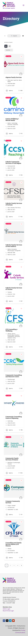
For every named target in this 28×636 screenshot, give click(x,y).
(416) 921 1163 (11, 294)
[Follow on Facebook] (4, 620)
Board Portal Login (8, 611)
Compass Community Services (13, 502)
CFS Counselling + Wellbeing (12, 330)
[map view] (9, 46)
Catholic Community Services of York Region (13, 162)
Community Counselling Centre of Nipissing (14, 417)
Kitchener (10, 124)
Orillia (14, 338)
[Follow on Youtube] (13, 620)
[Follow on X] (7, 620)
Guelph (13, 505)
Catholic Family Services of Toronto (14, 288)
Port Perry (18, 207)
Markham (10, 462)
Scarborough (16, 462)
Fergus (9, 505)
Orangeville (18, 250)
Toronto (10, 292)
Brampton (14, 249)
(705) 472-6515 (11, 423)
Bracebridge (11, 335)
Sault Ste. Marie (17, 80)
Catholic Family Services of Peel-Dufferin (14, 245)
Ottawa (9, 548)
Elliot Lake (10, 80)
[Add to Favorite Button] (21, 56)
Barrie (13, 333)
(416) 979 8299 (11, 466)
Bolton (9, 249)
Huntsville (17, 336)
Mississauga (11, 250)
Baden (9, 123)
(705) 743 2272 (11, 381)
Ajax (9, 207)
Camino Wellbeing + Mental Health (12, 119)
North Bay (10, 421)
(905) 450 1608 (11, 252)
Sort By (8, 50)
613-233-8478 (11, 550)
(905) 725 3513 (11, 209)
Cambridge (14, 123)
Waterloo (15, 124)
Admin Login (6, 609)
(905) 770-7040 (11, 168)
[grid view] (5, 46)
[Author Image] (20, 74)
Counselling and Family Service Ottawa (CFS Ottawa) (13, 544)
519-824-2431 (11, 507)
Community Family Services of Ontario (12, 459)
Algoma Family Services (14, 77)
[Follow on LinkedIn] (10, 620)
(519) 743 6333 (11, 126)
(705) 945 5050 (11, 83)
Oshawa (12, 207)
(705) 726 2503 (11, 340)
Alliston (9, 333)
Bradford (17, 335)
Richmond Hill (11, 166)
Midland (10, 338)
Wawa (9, 81)
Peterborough (11, 379)
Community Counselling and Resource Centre (14, 376)
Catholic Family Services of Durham (14, 204)
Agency (11, 90)
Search (15, 36)
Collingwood (11, 336)
